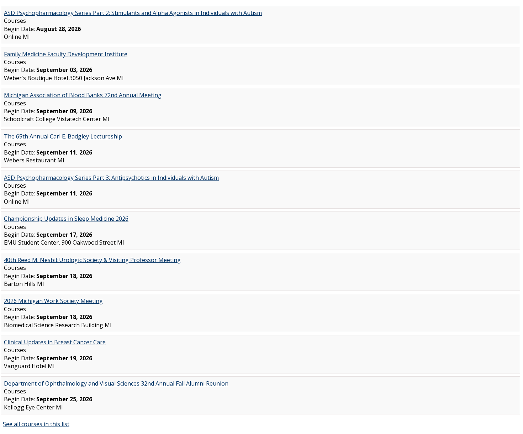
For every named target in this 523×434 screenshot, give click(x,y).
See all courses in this (36, 424)
